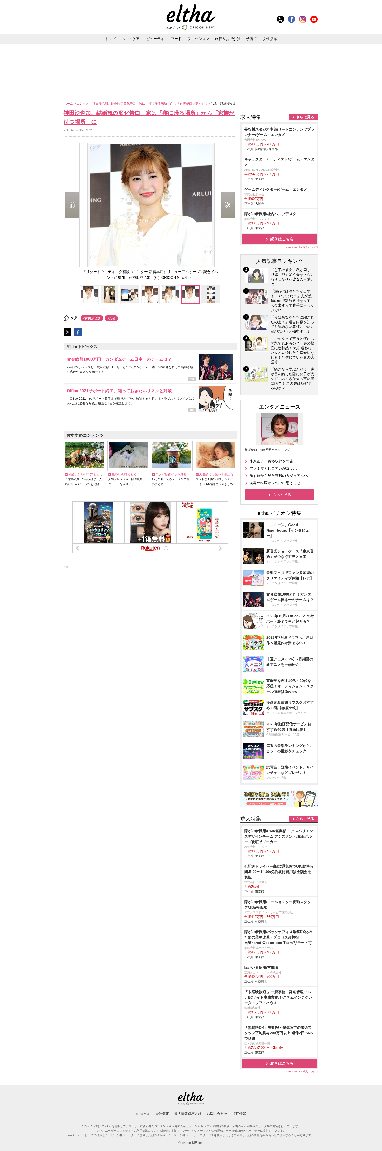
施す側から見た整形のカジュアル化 (278, 476)
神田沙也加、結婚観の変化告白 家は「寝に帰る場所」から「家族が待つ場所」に (150, 103)
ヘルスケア (130, 39)
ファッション (198, 39)
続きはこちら (282, 239)
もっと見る (282, 495)
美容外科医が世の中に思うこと (274, 483)
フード (176, 39)
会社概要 (162, 1114)
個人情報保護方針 (187, 1114)
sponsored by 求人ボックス (302, 247)
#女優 (111, 318)
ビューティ (155, 39)
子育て (251, 39)
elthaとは (143, 1114)
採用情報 (239, 1114)
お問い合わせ (217, 1114)
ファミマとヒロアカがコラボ (273, 468)
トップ (110, 39)
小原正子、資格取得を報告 (271, 461)
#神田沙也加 (92, 318)
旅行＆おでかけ (227, 39)
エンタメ (83, 103)
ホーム (69, 103)
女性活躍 (270, 39)
